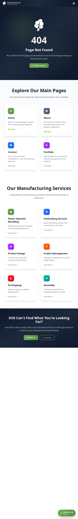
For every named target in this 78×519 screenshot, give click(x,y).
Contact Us (31, 337)
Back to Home (40, 66)
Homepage (47, 338)
